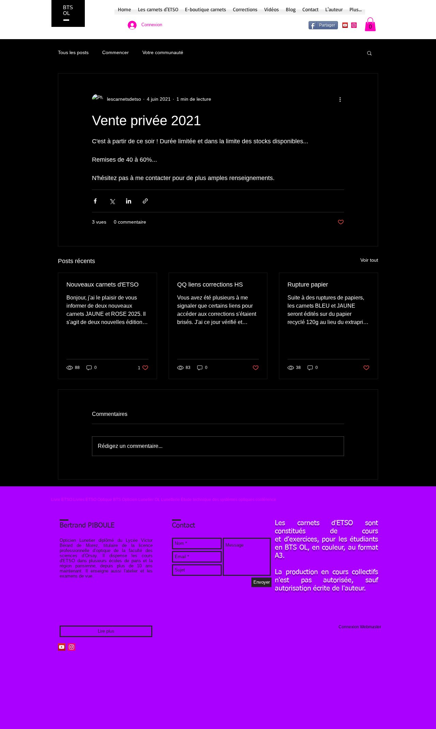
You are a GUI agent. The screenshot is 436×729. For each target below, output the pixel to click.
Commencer (115, 52)
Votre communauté (162, 52)
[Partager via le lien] (145, 201)
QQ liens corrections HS (210, 284)
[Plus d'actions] (340, 99)
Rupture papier (307, 284)
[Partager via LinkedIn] (128, 201)
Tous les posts (73, 52)
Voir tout (369, 260)
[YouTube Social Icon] (345, 25)
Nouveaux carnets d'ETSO (102, 284)
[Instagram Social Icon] (354, 25)
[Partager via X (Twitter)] (112, 201)
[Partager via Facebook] (95, 201)
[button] (370, 24)
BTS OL (68, 10)
